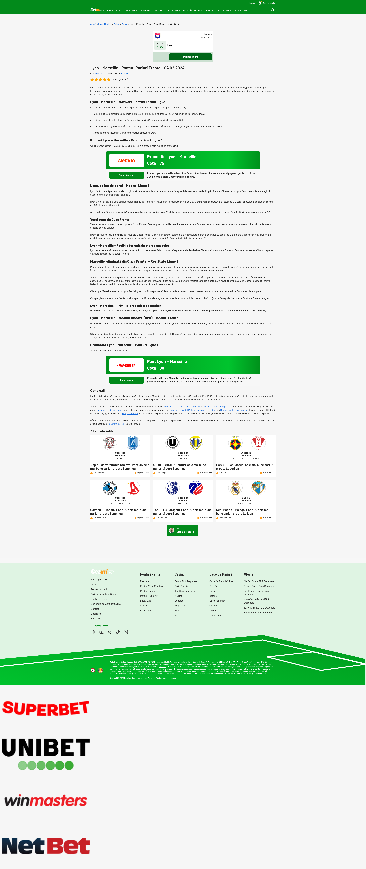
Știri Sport (160, 10)
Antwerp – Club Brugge (215, 406)
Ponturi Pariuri (113, 10)
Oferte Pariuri (173, 10)
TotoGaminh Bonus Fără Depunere (256, 593)
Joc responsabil (99, 579)
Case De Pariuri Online (221, 581)
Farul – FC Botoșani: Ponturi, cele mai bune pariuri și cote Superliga (182, 511)
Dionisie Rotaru (100, 73)
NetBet (178, 596)
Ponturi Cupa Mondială (152, 586)
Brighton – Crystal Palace (182, 410)
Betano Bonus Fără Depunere (259, 586)
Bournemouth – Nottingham (234, 410)
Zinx (177, 610)
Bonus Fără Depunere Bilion (258, 612)
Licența (94, 584)
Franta (124, 24)
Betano (213, 596)
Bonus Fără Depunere (192, 10)
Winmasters (215, 615)
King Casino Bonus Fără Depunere (256, 601)
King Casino (181, 605)
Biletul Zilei (146, 601)
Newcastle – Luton (206, 410)
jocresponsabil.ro (260, 674)
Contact (95, 609)
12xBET (213, 610)
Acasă (93, 24)
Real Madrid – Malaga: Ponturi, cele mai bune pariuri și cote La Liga (242, 511)
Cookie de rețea (99, 599)
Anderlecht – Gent (173, 406)
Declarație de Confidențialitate (106, 604)
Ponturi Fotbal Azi (149, 596)
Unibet (212, 591)
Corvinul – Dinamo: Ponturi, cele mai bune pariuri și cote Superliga (118, 511)
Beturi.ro (113, 662)
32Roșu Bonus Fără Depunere (259, 607)
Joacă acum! (126, 380)
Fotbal (116, 24)
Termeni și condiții (100, 589)
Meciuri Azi (146, 10)
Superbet (179, 601)
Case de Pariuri (224, 10)
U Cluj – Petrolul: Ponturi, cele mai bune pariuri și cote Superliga (179, 466)
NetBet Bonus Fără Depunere (259, 581)
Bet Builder (145, 610)
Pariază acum (190, 57)
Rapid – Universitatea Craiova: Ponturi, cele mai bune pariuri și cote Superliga (119, 466)
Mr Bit (178, 615)
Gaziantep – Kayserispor (109, 410)
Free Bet (210, 10)
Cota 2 (143, 605)
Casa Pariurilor (217, 601)
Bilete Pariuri (131, 10)
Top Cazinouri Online (185, 591)
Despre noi (96, 614)
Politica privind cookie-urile (104, 594)
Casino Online (241, 10)
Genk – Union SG (192, 406)
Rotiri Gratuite (182, 586)
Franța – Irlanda (130, 413)
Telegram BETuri (115, 424)
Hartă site (96, 618)
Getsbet (213, 605)
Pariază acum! (126, 175)
